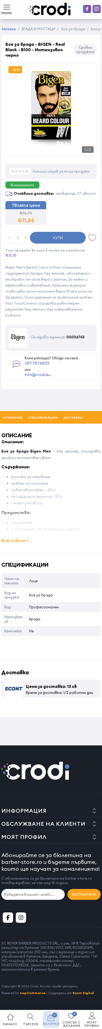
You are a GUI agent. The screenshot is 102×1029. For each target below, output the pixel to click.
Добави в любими (92, 238)
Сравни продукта (85, 49)
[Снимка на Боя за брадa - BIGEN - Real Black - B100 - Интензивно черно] (51, 150)
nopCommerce (33, 993)
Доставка (73, 417)
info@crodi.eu (38, 375)
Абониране (84, 894)
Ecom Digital (83, 993)
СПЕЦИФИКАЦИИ (43, 417)
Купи (58, 238)
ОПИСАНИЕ (12, 417)
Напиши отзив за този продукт (61, 171)
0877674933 (37, 363)
